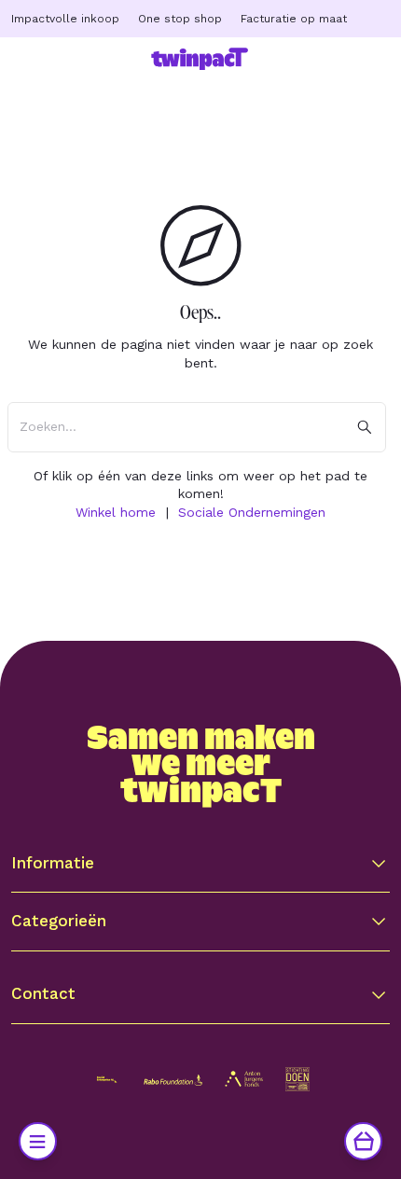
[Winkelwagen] (363, 1141)
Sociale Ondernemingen (251, 512)
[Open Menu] (38, 1141)
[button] (200, 863)
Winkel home (116, 512)
